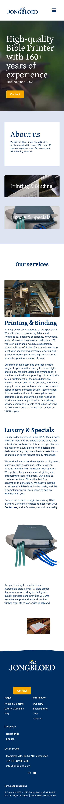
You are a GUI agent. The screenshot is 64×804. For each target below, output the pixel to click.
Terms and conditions (15, 786)
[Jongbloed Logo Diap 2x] (32, 656)
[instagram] (29, 773)
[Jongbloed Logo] (22, 4)
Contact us (10, 507)
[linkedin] (34, 773)
